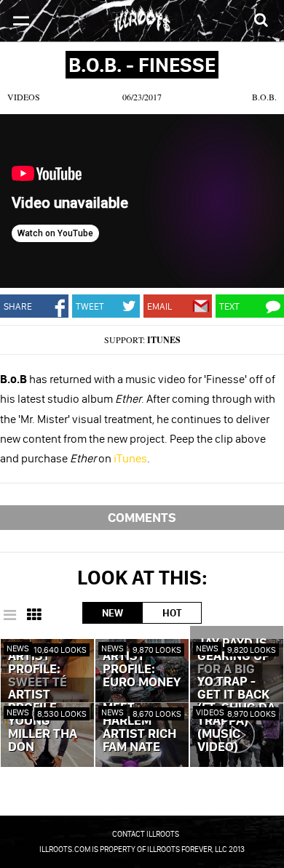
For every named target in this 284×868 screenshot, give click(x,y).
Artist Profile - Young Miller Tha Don (42, 721)
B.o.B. (264, 97)
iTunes (164, 340)
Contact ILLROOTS (145, 834)
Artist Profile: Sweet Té (37, 669)
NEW (112, 612)
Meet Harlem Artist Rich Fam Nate (139, 728)
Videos (23, 97)
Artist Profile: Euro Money (142, 669)
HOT (171, 612)
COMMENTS (142, 517)
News (18, 648)
